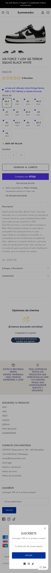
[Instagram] (29, 564)
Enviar (28, 555)
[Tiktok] (33, 564)
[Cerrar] (45, 528)
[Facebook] (25, 564)
